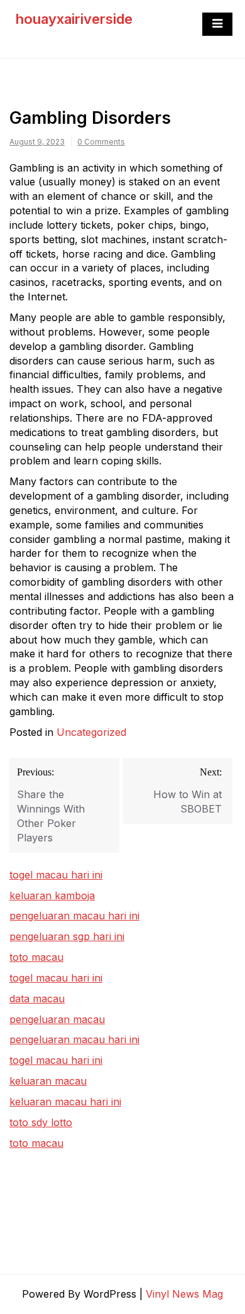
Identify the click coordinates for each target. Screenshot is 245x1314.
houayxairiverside (74, 19)
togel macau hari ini (55, 978)
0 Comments (101, 141)
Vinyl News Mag (184, 1294)
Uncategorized (91, 732)
